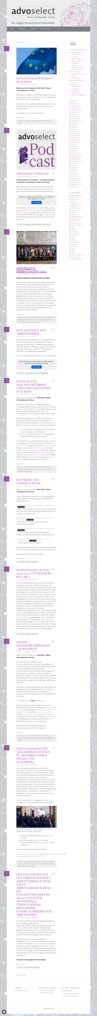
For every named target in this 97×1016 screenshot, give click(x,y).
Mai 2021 (74, 146)
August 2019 (75, 187)
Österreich (50, 320)
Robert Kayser (47, 714)
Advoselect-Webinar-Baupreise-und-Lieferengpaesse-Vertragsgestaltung (35, 505)
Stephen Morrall (51, 717)
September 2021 (76, 140)
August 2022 (75, 123)
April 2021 (74, 148)
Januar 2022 (74, 131)
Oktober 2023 (75, 108)
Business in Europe (48, 993)
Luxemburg (37, 320)
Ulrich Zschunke (43, 712)
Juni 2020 (74, 165)
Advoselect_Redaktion (31, 84)
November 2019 (76, 180)
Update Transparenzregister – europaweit (33, 645)
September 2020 (76, 161)
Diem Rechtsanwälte (49, 445)
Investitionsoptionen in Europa (33, 80)
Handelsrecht (29, 738)
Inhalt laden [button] (36, 202)
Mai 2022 (74, 129)
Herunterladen (21, 507)
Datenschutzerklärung (71, 996)
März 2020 (74, 172)
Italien (46, 121)
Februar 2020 (75, 174)
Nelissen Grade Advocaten (32, 455)
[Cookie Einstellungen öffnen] (4, 1013)
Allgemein (28, 121)
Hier (17, 113)
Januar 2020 (74, 176)
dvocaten (31, 457)
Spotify (21, 212)
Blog (11, 29)
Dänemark (38, 317)
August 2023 (75, 112)
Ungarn (37, 322)
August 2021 (75, 142)
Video (23, 430)
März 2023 (74, 114)
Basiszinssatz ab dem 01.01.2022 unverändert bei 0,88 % (33, 573)
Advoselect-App (30, 210)
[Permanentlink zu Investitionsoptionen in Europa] (36, 61)
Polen (18, 322)
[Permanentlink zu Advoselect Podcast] (36, 150)
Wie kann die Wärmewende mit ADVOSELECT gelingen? (78, 93)
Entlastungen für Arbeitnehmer (30, 332)
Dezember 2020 (76, 155)
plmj (40, 459)
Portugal (19, 123)
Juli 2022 (73, 125)
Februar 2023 (75, 116)
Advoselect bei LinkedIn (22, 991)
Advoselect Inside (30, 317)
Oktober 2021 (75, 138)
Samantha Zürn (29, 717)
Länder (33, 29)
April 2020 (74, 170)
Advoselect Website (48, 991)
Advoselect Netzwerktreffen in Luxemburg (76, 87)
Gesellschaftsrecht (22, 469)
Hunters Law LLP (48, 836)
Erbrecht (73, 212)
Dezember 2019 (76, 178)
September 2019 (76, 184)
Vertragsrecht (75, 257)
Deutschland (34, 121)
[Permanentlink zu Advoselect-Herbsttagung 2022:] (36, 247)
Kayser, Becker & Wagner (47, 842)
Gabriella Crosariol (29, 714)
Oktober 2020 (75, 159)
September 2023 (76, 110)
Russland (28, 322)
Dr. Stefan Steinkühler (32, 425)
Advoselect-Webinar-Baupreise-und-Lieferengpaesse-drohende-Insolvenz (35, 528)
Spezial (73, 248)
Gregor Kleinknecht (31, 721)
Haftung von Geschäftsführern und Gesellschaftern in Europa (33, 386)
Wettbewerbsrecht (76, 259)
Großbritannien (21, 320)
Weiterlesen (21, 118)
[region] (48, 13)
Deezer (26, 212)
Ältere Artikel (21, 975)
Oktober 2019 (75, 182)
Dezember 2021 (76, 133)
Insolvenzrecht (75, 223)
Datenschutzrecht (76, 208)
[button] (9, 13)
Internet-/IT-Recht (76, 225)
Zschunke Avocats (39, 448)
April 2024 (74, 104)
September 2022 (76, 121)
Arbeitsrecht (29, 373)
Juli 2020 (73, 163)
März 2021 (74, 150)
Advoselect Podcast (32, 173)
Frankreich (41, 121)
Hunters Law (40, 452)
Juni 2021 (74, 144)
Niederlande (43, 320)
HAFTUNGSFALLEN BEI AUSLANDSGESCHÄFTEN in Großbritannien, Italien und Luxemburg (33, 755)
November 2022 (76, 119)
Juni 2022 (74, 127)
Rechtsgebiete (46, 29)
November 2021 (76, 135)
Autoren (22, 29)
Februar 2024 (75, 106)
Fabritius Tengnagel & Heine (30, 450)
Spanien (33, 322)
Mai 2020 (74, 167)
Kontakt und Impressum (72, 993)
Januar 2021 (74, 153)
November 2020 (76, 157)
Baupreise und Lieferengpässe (28, 481)
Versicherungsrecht (77, 255)
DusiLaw (40, 840)
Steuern (73, 251)
